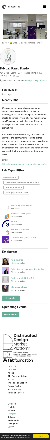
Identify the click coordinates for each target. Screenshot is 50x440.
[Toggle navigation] (44, 7)
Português (13, 424)
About (11, 373)
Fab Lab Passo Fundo (31, 43)
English (11, 407)
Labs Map (12, 369)
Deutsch (12, 404)
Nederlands (13, 420)
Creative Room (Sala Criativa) (23, 238)
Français (12, 414)
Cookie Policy (14, 386)
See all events (11, 314)
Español (11, 410)
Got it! (41, 436)
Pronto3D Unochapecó (21, 214)
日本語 (11, 427)
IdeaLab (14, 222)
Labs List (12, 366)
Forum (11, 379)
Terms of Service (16, 393)
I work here (12, 298)
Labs (4, 43)
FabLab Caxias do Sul (20, 230)
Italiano (11, 417)
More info (27, 438)
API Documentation (17, 376)
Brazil (15, 43)
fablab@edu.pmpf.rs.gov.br (35, 81)
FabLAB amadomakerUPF (21, 206)
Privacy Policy (14, 389)
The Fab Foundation (17, 383)
